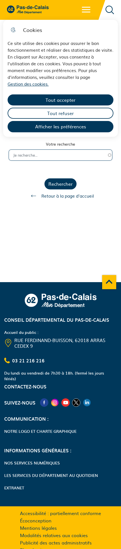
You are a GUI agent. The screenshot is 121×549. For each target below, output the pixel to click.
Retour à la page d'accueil (67, 196)
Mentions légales (38, 528)
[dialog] (60, 78)
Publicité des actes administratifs (56, 542)
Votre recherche (60, 144)
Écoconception (35, 520)
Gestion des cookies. (28, 84)
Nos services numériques (32, 463)
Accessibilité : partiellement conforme (60, 513)
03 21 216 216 (28, 360)
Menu (86, 9)
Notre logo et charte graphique (40, 431)
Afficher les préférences (60, 126)
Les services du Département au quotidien (51, 475)
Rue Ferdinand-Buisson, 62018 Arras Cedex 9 (59, 343)
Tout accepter (60, 99)
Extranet (14, 487)
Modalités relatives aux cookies (54, 535)
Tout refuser (60, 113)
